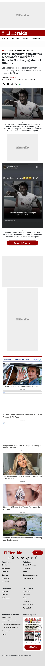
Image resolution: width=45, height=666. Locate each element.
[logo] (15, 552)
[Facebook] (8, 557)
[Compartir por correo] (11, 83)
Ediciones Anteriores (33, 647)
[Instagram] (18, 557)
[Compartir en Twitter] (15, 83)
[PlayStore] (31, 557)
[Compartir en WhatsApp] (3, 83)
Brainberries (22, 389)
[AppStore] (36, 557)
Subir (36, 553)
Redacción (9, 77)
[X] (13, 557)
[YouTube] (22, 557)
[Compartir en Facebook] (7, 83)
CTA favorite (22, 543)
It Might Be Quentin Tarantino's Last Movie (20, 386)
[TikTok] (27, 557)
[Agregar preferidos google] (19, 83)
